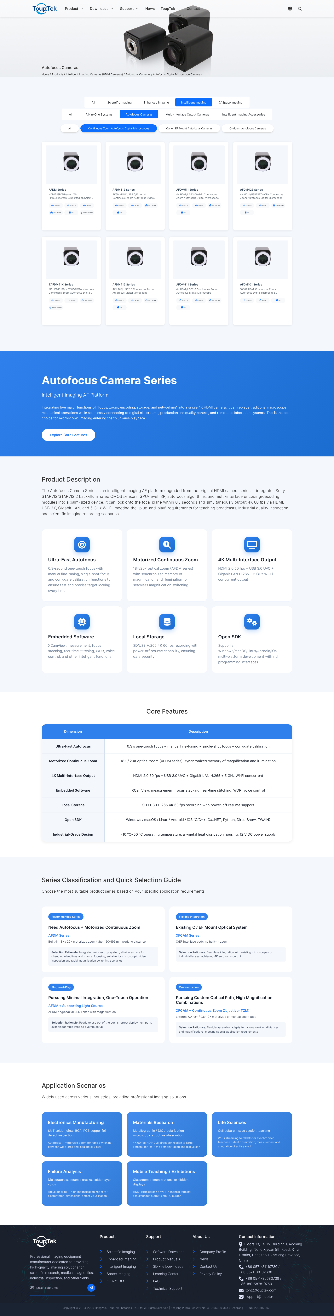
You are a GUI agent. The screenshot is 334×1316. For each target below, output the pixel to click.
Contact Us (208, 1266)
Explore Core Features (68, 435)
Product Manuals (166, 1259)
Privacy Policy (210, 1274)
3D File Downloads (168, 1266)
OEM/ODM (115, 1281)
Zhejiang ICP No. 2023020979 (251, 1307)
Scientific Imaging (121, 1252)
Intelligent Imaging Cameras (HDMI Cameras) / (95, 74)
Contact (193, 9)
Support (127, 9)
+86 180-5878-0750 (255, 1284)
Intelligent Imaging (121, 1266)
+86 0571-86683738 (262, 1278)
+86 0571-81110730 (261, 1267)
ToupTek (168, 9)
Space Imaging (232, 102)
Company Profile (212, 1252)
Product (71, 9)
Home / (46, 74)
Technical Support (167, 1288)
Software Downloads (169, 1252)
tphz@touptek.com (260, 1290)
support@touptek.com (263, 1297)
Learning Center (165, 1274)
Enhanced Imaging (121, 1259)
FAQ (156, 1281)
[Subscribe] (91, 1288)
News (150, 9)
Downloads (99, 9)
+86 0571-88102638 (255, 1272)
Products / (58, 74)
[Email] (32, 1288)
